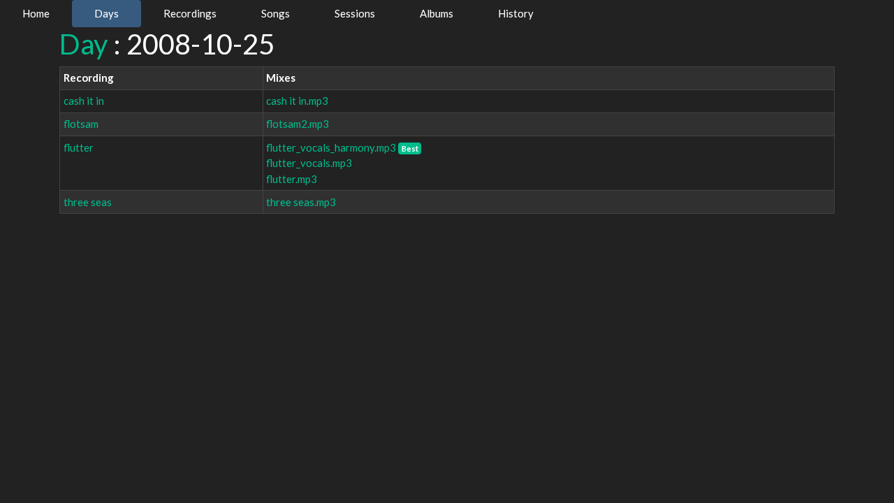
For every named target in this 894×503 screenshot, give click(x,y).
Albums (436, 13)
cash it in (84, 100)
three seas (88, 202)
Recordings (190, 13)
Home (36, 13)
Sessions (355, 13)
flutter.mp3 (291, 179)
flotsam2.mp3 (297, 123)
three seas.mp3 (301, 202)
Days (106, 13)
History (516, 13)
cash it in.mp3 (297, 100)
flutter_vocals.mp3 (309, 162)
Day (83, 44)
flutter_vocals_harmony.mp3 (331, 147)
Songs (275, 13)
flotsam (81, 123)
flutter (79, 147)
